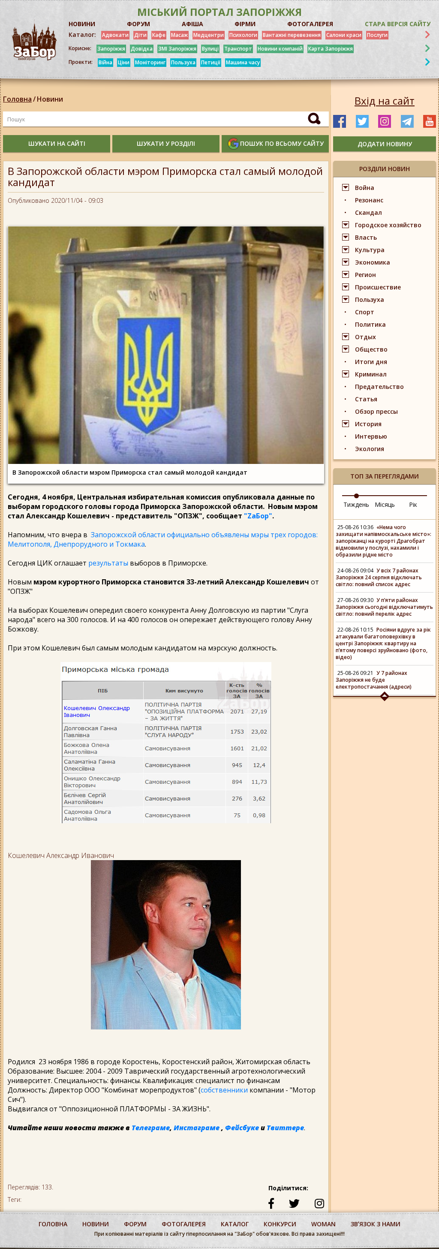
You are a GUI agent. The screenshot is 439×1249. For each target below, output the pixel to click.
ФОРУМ (138, 24)
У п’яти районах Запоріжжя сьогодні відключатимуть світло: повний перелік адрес (384, 606)
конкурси (280, 1224)
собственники (225, 1090)
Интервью (371, 436)
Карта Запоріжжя (330, 48)
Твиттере (285, 1127)
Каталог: (82, 34)
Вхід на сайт (385, 100)
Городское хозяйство (388, 225)
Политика (370, 324)
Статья (366, 399)
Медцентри (208, 35)
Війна (105, 62)
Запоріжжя (111, 48)
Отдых (365, 337)
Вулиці (210, 48)
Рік (413, 504)
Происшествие (378, 287)
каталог (235, 1224)
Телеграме (151, 1127)
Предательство (379, 386)
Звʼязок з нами (375, 1224)
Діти (140, 35)
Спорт (364, 312)
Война (364, 188)
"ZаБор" (258, 516)
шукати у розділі (166, 143)
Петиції (210, 62)
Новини (50, 99)
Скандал (368, 212)
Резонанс (369, 200)
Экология (369, 449)
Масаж (179, 35)
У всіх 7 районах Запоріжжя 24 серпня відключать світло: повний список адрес (379, 577)
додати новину (385, 144)
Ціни (123, 62)
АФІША (192, 24)
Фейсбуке (242, 1127)
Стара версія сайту (397, 24)
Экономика (372, 262)
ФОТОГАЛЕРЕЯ (310, 24)
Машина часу (243, 62)
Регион (365, 275)
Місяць (385, 504)
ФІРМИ (245, 24)
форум (135, 1224)
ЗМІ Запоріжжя (177, 48)
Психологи (243, 35)
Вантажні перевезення (292, 35)
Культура (370, 250)
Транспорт (238, 48)
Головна (17, 99)
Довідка (142, 48)
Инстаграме (197, 1127)
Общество (371, 349)
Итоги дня (371, 362)
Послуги (377, 35)
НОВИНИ (82, 24)
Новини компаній (280, 48)
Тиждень (356, 504)
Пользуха (183, 62)
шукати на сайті (56, 143)
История (368, 424)
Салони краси (343, 35)
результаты (107, 563)
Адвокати (115, 35)
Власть (366, 237)
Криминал (371, 374)
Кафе (158, 35)
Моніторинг (150, 62)
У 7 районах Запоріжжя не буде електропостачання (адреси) (374, 679)
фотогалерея (184, 1224)
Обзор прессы (376, 411)
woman (323, 1224)
